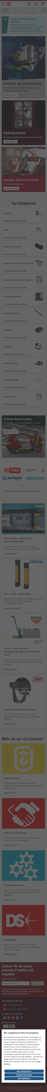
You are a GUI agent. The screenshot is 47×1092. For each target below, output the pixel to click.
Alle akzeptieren (24, 1071)
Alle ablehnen (24, 1078)
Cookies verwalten (24, 1075)
